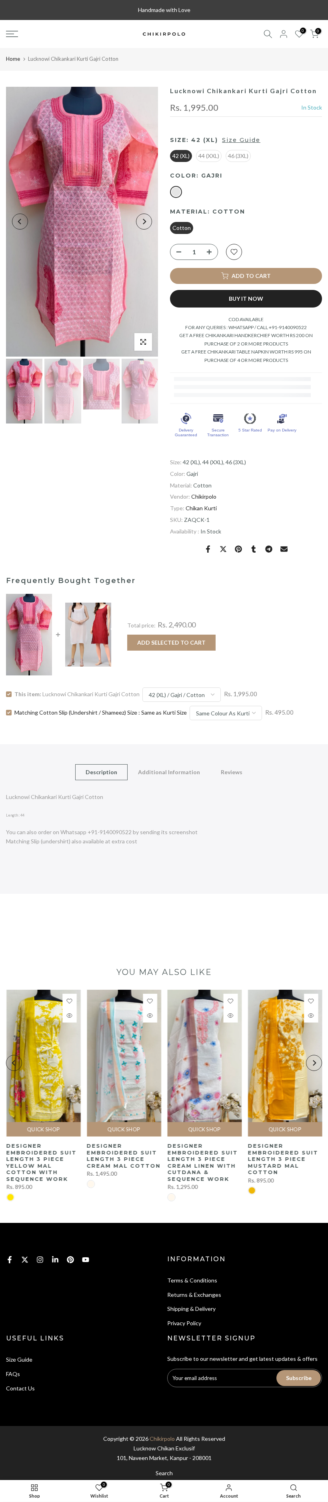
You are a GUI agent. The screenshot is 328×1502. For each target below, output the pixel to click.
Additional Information (169, 772)
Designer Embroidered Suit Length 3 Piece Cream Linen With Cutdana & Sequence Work (202, 1162)
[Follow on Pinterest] (70, 1259)
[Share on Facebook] (208, 549)
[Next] (144, 222)
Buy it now (246, 298)
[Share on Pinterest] (238, 549)
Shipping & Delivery (191, 1308)
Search (164, 1473)
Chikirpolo (203, 496)
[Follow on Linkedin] (55, 1259)
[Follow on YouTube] (85, 1259)
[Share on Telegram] (268, 549)
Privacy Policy (184, 1323)
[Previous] (20, 222)
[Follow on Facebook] (9, 1259)
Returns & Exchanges (194, 1294)
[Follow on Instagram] (40, 1259)
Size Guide (241, 140)
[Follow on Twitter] (24, 1259)
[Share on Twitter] (223, 549)
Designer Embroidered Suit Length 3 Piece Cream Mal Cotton (123, 1155)
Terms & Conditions (192, 1280)
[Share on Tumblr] (253, 549)
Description (101, 772)
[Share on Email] (284, 549)
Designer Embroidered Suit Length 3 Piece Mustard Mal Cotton (283, 1158)
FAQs (13, 1373)
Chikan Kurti (201, 508)
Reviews (231, 772)
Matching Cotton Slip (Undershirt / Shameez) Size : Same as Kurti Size (100, 712)
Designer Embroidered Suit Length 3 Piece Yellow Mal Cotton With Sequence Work (41, 1162)
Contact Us (20, 1388)
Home (13, 59)
